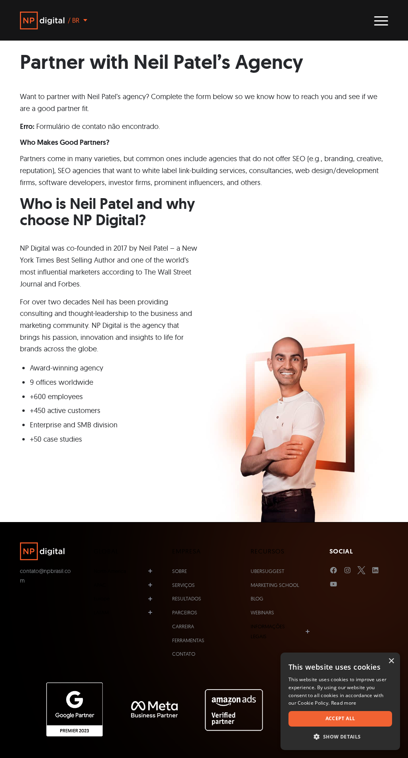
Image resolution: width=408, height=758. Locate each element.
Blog (257, 598)
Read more (344, 703)
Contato (183, 654)
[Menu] (378, 20)
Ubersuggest (267, 571)
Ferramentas (188, 640)
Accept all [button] (340, 718)
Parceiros (184, 612)
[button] (340, 737)
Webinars (262, 612)
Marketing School (275, 585)
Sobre (179, 571)
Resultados (186, 598)
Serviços (183, 585)
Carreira (183, 626)
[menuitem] (378, 20)
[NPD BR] (42, 20)
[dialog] (340, 701)
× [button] (391, 661)
